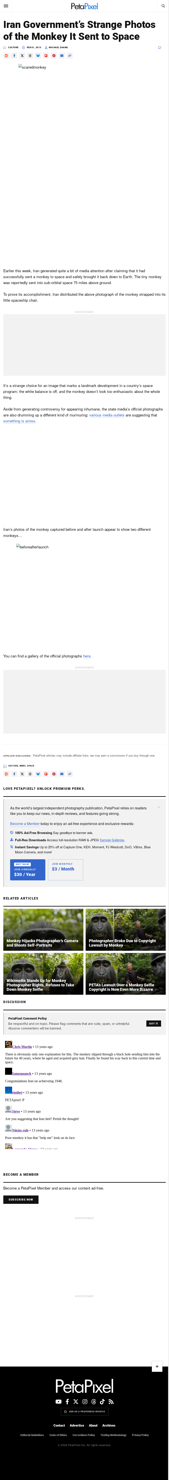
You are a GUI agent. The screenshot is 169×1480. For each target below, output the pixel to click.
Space (30, 766)
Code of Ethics (58, 1435)
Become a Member (25, 823)
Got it (153, 1023)
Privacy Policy (140, 1435)
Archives (109, 1425)
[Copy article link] (70, 56)
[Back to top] (157, 1366)
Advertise (77, 1425)
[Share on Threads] (30, 56)
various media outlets (107, 415)
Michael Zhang (58, 47)
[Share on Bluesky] (38, 56)
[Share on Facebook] (14, 56)
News (23, 766)
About (93, 1425)
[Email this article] (62, 56)
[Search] (163, 6)
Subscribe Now (21, 1199)
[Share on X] (22, 56)
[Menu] (6, 6)
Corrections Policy (84, 1435)
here (86, 656)
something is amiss (19, 420)
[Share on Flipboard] (46, 56)
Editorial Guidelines (32, 1435)
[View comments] (162, 47)
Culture (13, 47)
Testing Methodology (113, 1435)
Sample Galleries (112, 840)
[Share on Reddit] (6, 56)
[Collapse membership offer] (158, 807)
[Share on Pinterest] (54, 56)
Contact (59, 1425)
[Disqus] (84, 1094)
